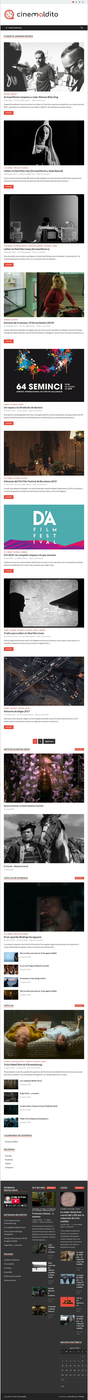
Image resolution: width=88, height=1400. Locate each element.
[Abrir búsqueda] (82, 27)
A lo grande (8, 168)
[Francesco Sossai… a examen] (44, 1193)
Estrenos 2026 (10, 1142)
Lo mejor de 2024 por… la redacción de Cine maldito (80, 1281)
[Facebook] (76, 2)
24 (62, 1375)
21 (78, 1370)
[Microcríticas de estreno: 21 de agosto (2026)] (11, 953)
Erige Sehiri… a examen (29, 1093)
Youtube (8, 1156)
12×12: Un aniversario (79, 1301)
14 (78, 1366)
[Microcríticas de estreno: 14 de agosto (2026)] (11, 991)
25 (66, 1375)
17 (62, 1370)
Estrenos (7, 320)
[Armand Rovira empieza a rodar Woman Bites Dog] (44, 66)
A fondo (7, 1061)
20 (74, 1370)
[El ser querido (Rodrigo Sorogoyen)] (44, 908)
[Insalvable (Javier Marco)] (39, 1307)
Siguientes (49, 741)
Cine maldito (9, 1264)
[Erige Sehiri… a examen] (11, 1093)
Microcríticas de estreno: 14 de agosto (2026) (38, 991)
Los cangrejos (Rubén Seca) (31, 1081)
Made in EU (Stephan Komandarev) (34, 1119)
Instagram (9, 1167)
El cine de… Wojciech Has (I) (16, 866)
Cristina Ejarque (25, 252)
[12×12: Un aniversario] (67, 1298)
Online (54, 246)
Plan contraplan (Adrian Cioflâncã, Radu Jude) (51, 1270)
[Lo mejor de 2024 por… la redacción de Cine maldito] (67, 1275)
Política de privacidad (12, 1276)
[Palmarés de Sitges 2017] (44, 681)
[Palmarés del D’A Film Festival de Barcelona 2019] (44, 453)
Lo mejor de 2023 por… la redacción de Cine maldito (80, 1322)
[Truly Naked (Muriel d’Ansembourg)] (44, 1035)
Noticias (7, 94)
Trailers (42, 630)
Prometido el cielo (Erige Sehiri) (33, 978)
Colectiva (70, 1209)
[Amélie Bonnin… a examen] (39, 1288)
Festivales (47, 246)
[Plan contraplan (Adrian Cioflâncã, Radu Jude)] (39, 1263)
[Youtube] (73, 2)
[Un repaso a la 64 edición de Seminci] (44, 375)
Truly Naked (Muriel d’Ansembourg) (23, 1064)
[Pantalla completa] (25, 1205)
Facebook (9, 1159)
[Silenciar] (22, 1205)
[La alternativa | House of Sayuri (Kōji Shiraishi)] (11, 1106)
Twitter (8, 1163)
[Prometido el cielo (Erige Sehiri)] (11, 979)
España (6, 404)
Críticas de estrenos (21, 168)
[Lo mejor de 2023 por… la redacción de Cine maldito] (67, 1316)
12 (70, 1366)
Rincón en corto (49, 1210)
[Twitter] (79, 2)
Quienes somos (10, 1280)
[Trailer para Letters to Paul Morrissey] (44, 603)
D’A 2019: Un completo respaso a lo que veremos (30, 555)
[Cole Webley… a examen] (39, 1245)
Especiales (8, 1272)
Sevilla (35, 630)
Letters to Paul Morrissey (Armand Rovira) (26, 249)
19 (70, 1370)
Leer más (8, 112)
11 (66, 1366)
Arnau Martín (23, 940)
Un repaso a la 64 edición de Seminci (23, 407)
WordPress (73, 1396)
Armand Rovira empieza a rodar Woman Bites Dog (31, 97)
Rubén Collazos (23, 558)
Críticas (28, 1061)
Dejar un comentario (38, 100)
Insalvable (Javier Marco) (51, 1308)
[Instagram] (82, 2)
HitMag (81, 1396)
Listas (78, 1209)
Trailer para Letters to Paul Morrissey (24, 633)
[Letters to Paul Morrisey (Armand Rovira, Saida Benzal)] (44, 142)
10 (62, 1366)
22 (82, 1370)
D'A (5, 478)
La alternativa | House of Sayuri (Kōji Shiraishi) (38, 1106)
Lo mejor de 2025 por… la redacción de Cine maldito (80, 1258)
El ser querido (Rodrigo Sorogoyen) (22, 937)
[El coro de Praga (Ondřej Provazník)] (11, 966)
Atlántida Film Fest (20, 246)
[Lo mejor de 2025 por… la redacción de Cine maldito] (67, 1252)
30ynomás (35, 1209)
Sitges (27, 708)
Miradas (24, 552)
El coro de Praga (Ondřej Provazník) (34, 966)
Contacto (7, 1268)
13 (74, 1366)
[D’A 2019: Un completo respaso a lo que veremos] (44, 527)
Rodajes (14, 94)
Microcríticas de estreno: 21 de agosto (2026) (38, 953)
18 (66, 1370)
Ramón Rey (23, 411)
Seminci (20, 404)
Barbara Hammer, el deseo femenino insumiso (24, 806)
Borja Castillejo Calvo (28, 174)
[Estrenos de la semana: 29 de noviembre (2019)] (44, 294)
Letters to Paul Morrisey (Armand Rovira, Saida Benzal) (33, 170)
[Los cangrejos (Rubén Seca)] (11, 1081)
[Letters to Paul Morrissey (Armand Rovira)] (44, 218)
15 (82, 1366)
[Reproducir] (7, 1205)
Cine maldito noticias (23, 100)
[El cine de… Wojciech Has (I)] (44, 838)
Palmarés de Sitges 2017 (17, 711)
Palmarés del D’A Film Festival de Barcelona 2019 (30, 481)
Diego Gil (22, 1068)
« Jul (62, 1386)
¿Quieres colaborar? (12, 1260)
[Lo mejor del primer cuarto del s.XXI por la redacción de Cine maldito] (72, 1193)
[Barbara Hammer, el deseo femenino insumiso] (44, 778)
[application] (16, 1201)
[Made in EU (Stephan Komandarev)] (11, 1119)
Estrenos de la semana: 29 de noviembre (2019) (29, 322)
